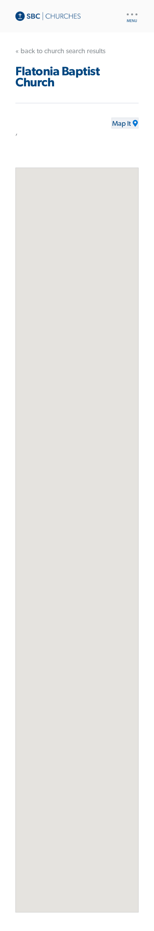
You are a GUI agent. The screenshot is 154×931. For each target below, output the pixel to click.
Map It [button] (121, 123)
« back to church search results (60, 51)
